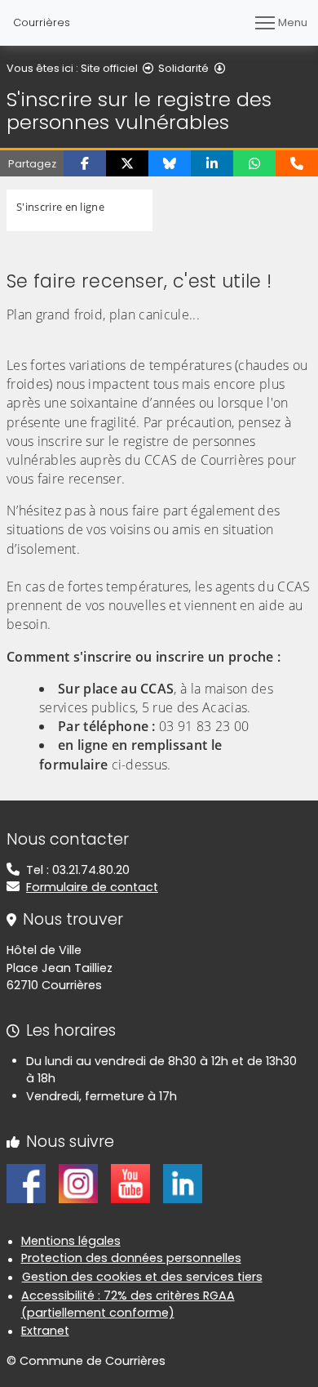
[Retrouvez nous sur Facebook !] (26, 1183)
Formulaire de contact (92, 887)
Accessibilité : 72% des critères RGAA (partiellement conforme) (128, 1304)
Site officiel (109, 68)
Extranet (45, 1330)
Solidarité (183, 68)
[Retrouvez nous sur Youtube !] (130, 1183)
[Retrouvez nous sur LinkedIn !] (182, 1183)
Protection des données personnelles (131, 1258)
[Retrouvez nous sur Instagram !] (78, 1183)
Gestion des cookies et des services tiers (142, 1277)
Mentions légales (71, 1241)
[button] (85, 163)
